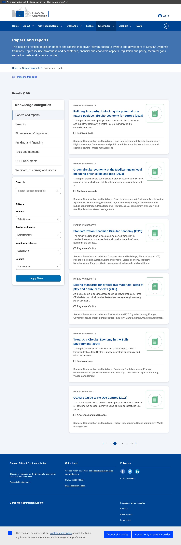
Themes (20, 211)
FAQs (139, 26)
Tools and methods (27, 151)
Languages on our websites (132, 503)
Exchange (72, 26)
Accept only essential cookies (152, 534)
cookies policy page (61, 533)
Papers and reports (27, 115)
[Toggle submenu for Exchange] (81, 26)
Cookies (124, 509)
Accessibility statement (20, 482)
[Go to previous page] (103, 443)
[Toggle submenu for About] (33, 26)
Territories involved (26, 227)
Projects (20, 124)
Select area (23, 251)
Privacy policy (126, 514)
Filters (20, 204)
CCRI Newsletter (127, 479)
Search (20, 182)
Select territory (24, 235)
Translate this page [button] (27, 76)
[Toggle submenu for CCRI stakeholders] (61, 26)
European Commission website (26, 503)
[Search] (57, 191)
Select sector (23, 266)
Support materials (31, 68)
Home (15, 26)
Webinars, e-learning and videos (35, 170)
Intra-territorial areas (26, 243)
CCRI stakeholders (48, 26)
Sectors (20, 259)
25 (131, 443)
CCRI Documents (26, 160)
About (26, 26)
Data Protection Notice (75, 486)
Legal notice (125, 520)
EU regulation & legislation (31, 133)
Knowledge (104, 26)
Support (123, 26)
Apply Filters (36, 278)
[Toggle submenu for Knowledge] (113, 26)
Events (90, 26)
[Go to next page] (136, 443)
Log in (166, 16)
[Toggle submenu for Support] (130, 26)
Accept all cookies (117, 534)
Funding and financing (29, 142)
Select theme (24, 219)
